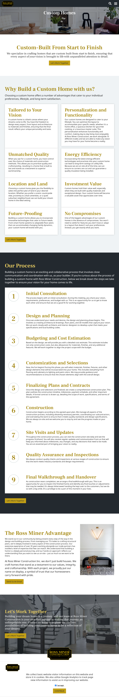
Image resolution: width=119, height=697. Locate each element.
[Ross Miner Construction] (59, 653)
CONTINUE (59, 691)
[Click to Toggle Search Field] (110, 3)
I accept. (60, 685)
